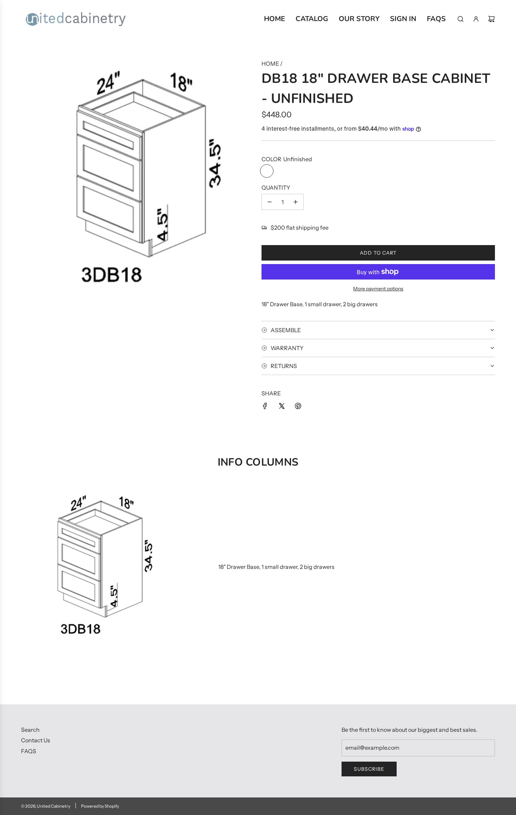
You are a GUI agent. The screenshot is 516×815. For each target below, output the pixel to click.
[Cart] (491, 19)
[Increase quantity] (295, 202)
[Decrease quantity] (269, 202)
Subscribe (369, 769)
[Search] (460, 19)
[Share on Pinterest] (298, 407)
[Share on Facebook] (265, 407)
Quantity (276, 187)
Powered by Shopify (100, 806)
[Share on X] (281, 407)
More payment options (378, 288)
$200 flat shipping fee (300, 227)
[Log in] (476, 19)
